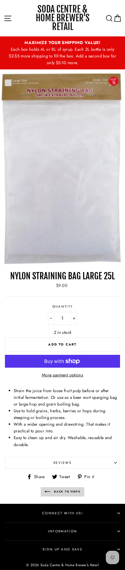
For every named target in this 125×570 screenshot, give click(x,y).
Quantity (62, 306)
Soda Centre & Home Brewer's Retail (63, 18)
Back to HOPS (66, 491)
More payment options (62, 375)
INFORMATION (62, 531)
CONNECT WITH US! (62, 513)
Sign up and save (62, 549)
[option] (62, 52)
